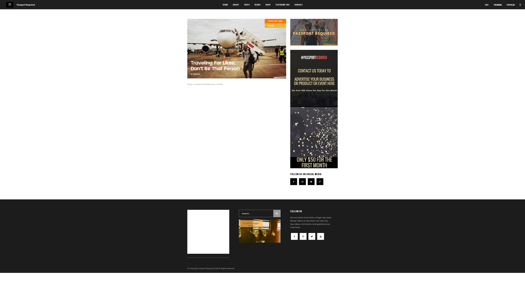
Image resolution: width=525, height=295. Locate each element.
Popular (511, 4)
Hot (487, 4)
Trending (498, 4)
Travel (271, 25)
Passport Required (206, 268)
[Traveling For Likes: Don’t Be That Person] (236, 48)
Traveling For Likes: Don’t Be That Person (215, 65)
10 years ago (195, 74)
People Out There (275, 21)
